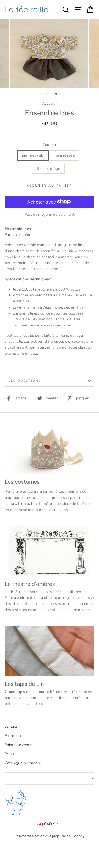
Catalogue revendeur (23, 763)
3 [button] (52, 94)
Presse (10, 753)
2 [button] (47, 94)
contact (11, 726)
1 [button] (43, 94)
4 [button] (56, 94)
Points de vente (18, 744)
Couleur (49, 144)
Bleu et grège (48, 168)
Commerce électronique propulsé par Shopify (49, 836)
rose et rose (64, 155)
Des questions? (25, 381)
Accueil (48, 103)
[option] (49, 53)
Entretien (13, 735)
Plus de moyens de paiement (49, 214)
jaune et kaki (33, 155)
